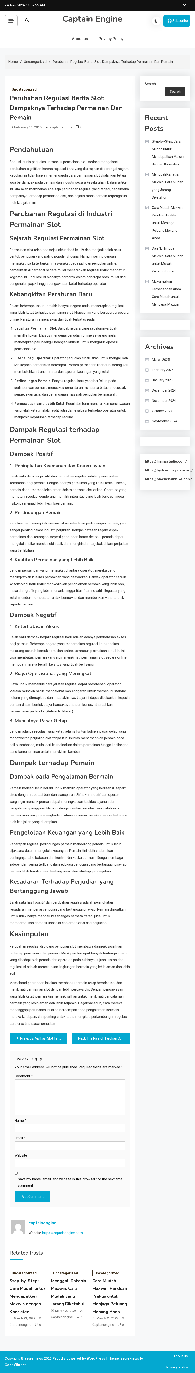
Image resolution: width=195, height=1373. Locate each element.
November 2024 (164, 401)
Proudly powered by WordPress (79, 1358)
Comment (24, 1076)
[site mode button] (156, 21)
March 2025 (161, 360)
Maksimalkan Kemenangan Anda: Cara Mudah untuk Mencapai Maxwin (167, 293)
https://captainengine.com (62, 1233)
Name (20, 1120)
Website (21, 1155)
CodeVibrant (15, 1365)
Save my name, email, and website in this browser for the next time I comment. (71, 1182)
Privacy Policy (110, 38)
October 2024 (162, 411)
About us (80, 38)
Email (20, 1138)
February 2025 (163, 370)
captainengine (61, 127)
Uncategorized (24, 89)
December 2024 (164, 390)
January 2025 (162, 380)
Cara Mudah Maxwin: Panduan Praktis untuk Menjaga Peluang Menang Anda (109, 1296)
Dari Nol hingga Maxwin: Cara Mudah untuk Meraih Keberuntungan (167, 259)
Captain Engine (92, 19)
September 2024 (164, 421)
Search (150, 84)
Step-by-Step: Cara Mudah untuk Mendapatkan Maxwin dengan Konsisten (27, 1296)
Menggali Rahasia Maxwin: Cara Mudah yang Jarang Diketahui (167, 186)
